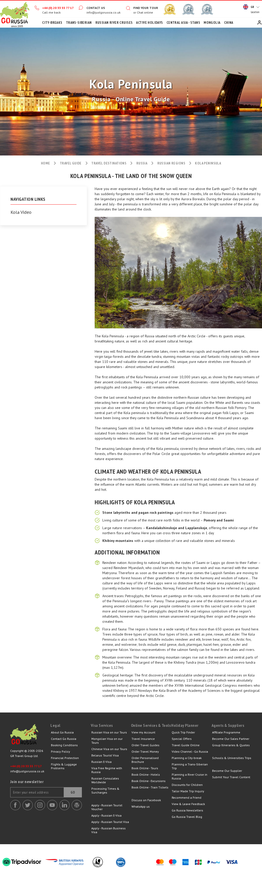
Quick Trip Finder (183, 732)
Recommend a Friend (186, 797)
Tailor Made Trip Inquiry (188, 791)
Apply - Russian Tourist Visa (110, 822)
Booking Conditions (64, 745)
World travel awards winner (169, 9)
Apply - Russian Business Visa (108, 830)
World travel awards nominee (188, 9)
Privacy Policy (60, 751)
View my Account (143, 732)
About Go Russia (62, 732)
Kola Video (20, 212)
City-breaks (52, 22)
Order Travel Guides (145, 745)
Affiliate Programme (226, 732)
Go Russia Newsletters (187, 810)
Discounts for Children (187, 785)
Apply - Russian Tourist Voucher (106, 807)
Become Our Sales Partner (230, 739)
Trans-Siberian (79, 22)
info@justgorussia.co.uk (103, 12)
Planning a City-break (187, 758)
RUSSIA (142, 163)
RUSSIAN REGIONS (171, 163)
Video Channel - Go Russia (190, 751)
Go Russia (30, 735)
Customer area (259, 22)
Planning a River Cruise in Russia (189, 776)
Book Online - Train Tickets (150, 787)
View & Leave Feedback (188, 804)
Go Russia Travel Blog (187, 817)
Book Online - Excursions (149, 781)
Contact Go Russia (63, 739)
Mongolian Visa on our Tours (107, 740)
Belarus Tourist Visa (105, 755)
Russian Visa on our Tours (109, 732)
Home (14, 14)
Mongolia (212, 22)
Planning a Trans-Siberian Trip (190, 766)
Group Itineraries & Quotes (231, 745)
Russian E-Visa (101, 762)
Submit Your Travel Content (231, 777)
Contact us (95, 8)
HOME (45, 163)
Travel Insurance (143, 739)
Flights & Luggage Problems (64, 766)
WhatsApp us (141, 806)
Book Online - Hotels (146, 774)
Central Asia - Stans (183, 22)
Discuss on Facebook (146, 800)
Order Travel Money (145, 751)
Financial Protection (65, 758)
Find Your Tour (145, 8)
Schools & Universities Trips (231, 758)
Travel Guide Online (186, 745)
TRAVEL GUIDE (71, 163)
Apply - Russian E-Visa (106, 815)
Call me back (51, 12)
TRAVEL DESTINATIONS (108, 163)
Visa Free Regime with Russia (106, 770)
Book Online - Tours (145, 768)
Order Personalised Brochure (145, 760)
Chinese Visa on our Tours (109, 749)
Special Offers (182, 739)
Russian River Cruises (114, 22)
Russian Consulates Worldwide (105, 780)
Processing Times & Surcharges (105, 790)
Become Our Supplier (227, 771)
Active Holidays (149, 22)
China (228, 22)
